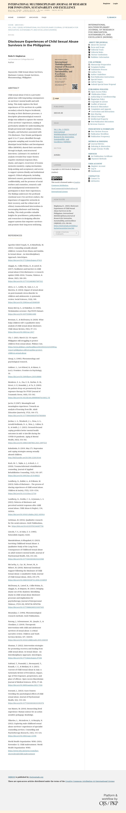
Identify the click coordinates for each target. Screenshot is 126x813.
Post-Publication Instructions (102, 77)
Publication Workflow (100, 134)
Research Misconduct (99, 106)
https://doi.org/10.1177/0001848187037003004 (27, 415)
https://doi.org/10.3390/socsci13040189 (24, 302)
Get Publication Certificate (101, 156)
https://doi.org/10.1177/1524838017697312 (25, 281)
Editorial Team (97, 50)
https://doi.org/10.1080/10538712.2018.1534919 (27, 580)
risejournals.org (36, 777)
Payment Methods (99, 159)
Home (10, 17)
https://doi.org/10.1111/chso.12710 (22, 493)
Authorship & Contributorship (103, 97)
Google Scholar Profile (100, 149)
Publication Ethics (99, 94)
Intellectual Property (99, 119)
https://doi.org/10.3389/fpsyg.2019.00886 (24, 376)
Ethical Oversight (98, 116)
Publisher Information (100, 57)
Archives (33, 17)
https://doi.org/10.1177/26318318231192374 (26, 703)
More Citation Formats (62, 233)
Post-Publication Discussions (102, 121)
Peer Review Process (99, 131)
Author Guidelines (98, 74)
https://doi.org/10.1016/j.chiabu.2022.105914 (26, 514)
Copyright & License (99, 101)
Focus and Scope (97, 47)
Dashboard (95, 171)
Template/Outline (98, 67)
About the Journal (98, 45)
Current (21, 17)
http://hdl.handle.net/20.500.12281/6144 (24, 457)
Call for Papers (97, 82)
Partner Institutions (99, 54)
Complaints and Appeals (101, 109)
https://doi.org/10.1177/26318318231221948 (26, 559)
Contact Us (95, 178)
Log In (93, 168)
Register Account (98, 166)
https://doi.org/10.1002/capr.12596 (22, 736)
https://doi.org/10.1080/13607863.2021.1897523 (27, 443)
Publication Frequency (100, 136)
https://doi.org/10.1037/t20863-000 (22, 314)
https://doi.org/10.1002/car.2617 (21, 332)
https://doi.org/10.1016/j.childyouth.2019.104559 (28, 640)
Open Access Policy (99, 92)
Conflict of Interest (98, 104)
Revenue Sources (97, 124)
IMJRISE (11, 777)
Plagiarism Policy (98, 99)
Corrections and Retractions (102, 111)
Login (115, 3)
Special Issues (96, 79)
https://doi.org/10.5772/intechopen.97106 (25, 658)
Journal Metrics (97, 144)
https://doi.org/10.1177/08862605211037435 (26, 607)
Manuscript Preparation (101, 64)
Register (106, 3)
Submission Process (99, 69)
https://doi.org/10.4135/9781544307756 (27, 526)
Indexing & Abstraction (100, 146)
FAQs (44, 17)
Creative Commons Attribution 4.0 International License (90, 781)
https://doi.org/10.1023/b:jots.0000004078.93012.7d (29, 397)
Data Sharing (96, 114)
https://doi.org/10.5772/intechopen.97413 (25, 260)
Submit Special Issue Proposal (103, 84)
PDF (57, 98)
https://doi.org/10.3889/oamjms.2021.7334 (25, 685)
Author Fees (96, 72)
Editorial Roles (97, 52)
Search (112, 17)
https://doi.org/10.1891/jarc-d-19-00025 (24, 475)
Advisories (95, 181)
